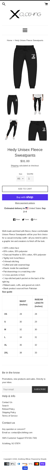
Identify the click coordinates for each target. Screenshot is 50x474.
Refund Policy (8, 409)
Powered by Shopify (38, 459)
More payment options (25, 203)
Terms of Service (10, 416)
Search (5, 405)
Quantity (30, 174)
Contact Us (7, 402)
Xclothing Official (24, 459)
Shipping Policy (9, 412)
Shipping (14, 165)
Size (20, 174)
